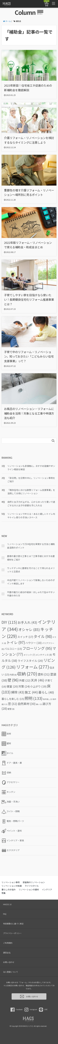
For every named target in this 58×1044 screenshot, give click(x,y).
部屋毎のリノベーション (34, 882)
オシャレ (29, 629)
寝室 (12, 686)
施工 (31, 692)
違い (39, 704)
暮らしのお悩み (9, 889)
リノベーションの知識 (12, 885)
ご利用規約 (7, 943)
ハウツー (33, 643)
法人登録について (10, 971)
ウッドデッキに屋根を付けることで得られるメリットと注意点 (31, 570)
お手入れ (27, 622)
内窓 (13, 674)
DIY (9, 622)
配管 (11, 708)
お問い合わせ (8, 962)
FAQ (4, 914)
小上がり (38, 686)
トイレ (15, 642)
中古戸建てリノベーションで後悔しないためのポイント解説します (31, 582)
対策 (24, 686)
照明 (34, 698)
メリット (29, 654)
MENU (40, 14)
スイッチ (25, 637)
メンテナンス (44, 654)
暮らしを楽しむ (13, 699)
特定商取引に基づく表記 (13, 923)
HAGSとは (7, 904)
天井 (37, 680)
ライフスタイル (30, 661)
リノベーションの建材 (29, 889)
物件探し (47, 699)
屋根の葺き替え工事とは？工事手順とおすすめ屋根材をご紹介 (31, 558)
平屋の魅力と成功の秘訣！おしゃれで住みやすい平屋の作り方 (31, 594)
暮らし (46, 692)
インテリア (47, 889)
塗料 (44, 674)
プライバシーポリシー (12, 933)
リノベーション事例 (11, 882)
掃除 (17, 692)
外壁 (24, 680)
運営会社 (7, 952)
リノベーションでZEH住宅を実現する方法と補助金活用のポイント (31, 545)
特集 (4, 893)
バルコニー (13, 649)
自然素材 (27, 704)
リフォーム (32, 666)
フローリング (37, 648)
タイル (43, 636)
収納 (27, 673)
